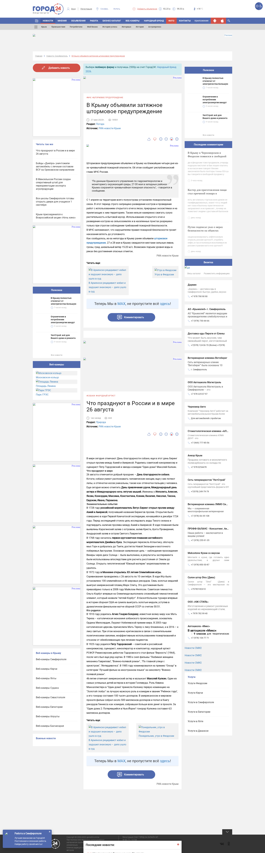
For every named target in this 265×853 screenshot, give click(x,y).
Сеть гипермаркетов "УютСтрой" (206, 479)
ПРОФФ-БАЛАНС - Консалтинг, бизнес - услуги (215, 528)
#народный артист (105, 396)
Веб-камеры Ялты (46, 678)
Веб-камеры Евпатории (49, 706)
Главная (38, 56)
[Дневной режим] (257, 6)
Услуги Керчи (195, 692)
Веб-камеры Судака (47, 687)
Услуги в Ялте (195, 721)
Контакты (185, 20)
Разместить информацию (217, 273)
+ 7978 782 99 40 (199, 613)
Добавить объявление (147, 9)
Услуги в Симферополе (201, 702)
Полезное (56, 290)
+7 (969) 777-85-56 (200, 442)
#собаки (90, 396)
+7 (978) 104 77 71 (200, 638)
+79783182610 (198, 589)
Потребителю (76, 27)
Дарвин (192, 284)
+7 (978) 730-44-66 (200, 321)
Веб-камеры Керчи (46, 668)
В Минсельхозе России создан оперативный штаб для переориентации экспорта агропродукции (53, 184)
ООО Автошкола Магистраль (204, 382)
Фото (171, 20)
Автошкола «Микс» (199, 626)
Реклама (228, 35)
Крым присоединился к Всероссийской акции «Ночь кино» (56, 216)
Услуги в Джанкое (198, 730)
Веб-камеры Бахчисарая (50, 725)
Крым (44, 27)
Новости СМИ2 (193, 648)
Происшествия (58, 27)
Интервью (126, 27)
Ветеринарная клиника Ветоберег (207, 357)
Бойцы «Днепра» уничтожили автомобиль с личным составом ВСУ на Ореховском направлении (55, 166)
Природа (101, 422)
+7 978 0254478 (199, 467)
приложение (201, 20)
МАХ (121, 304)
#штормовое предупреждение (107, 97)
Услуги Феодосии (197, 683)
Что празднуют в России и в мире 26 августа (55, 152)
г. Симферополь (199, 369)
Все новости (56, 355)
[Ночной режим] (261, 6)
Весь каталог (194, 273)
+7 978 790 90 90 (199, 296)
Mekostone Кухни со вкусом (204, 553)
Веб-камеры (132, 20)
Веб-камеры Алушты (48, 716)
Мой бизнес (92, 27)
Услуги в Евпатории (199, 711)
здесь (165, 304)
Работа (94, 20)
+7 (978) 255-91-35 (200, 540)
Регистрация (86, 9)
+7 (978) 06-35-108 (200, 516)
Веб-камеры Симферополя (51, 659)
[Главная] (36, 21)
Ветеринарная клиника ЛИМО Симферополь (213, 504)
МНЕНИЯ (62, 20)
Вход (73, 9)
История (140, 27)
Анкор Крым (195, 455)
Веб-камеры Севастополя (50, 697)
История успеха (109, 27)
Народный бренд (154, 20)
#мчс (89, 97)
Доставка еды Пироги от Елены (206, 333)
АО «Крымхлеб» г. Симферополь (207, 309)
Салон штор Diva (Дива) (201, 577)
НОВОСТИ (48, 20)
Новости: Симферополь (57, 56)
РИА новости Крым (110, 128)
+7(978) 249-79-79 (200, 491)
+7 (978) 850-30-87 (200, 564)
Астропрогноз (154, 27)
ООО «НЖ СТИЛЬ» (198, 601)
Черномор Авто (197, 406)
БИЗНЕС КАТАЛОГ (112, 20)
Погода (100, 124)
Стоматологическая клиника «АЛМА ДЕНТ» (213, 431)
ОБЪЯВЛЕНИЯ (78, 20)
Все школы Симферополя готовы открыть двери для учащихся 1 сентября (55, 201)
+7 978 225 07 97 (199, 394)
